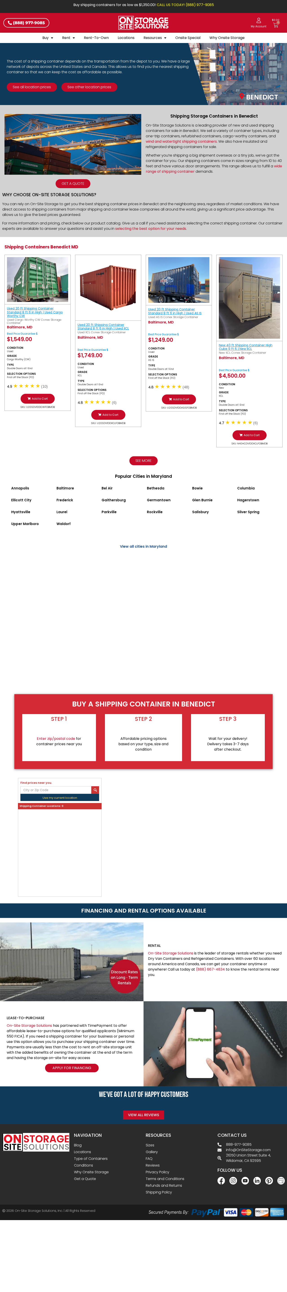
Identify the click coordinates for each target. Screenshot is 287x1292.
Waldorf (64, 523)
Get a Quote (85, 1178)
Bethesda (155, 488)
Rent (66, 37)
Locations (126, 37)
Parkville (109, 512)
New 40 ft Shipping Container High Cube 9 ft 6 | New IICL (245, 347)
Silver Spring (248, 512)
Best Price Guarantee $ (22, 334)
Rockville (155, 512)
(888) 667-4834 (210, 969)
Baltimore (65, 488)
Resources (153, 37)
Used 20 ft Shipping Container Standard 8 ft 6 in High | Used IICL (103, 327)
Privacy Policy (157, 1172)
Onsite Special (187, 37)
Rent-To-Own (96, 37)
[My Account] (258, 20)
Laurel (62, 512)
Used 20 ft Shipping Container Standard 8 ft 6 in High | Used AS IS (175, 311)
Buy (45, 37)
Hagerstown (248, 500)
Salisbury (200, 512)
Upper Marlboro (25, 523)
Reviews (153, 1165)
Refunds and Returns (164, 1185)
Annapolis (20, 488)
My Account (258, 26)
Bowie (197, 488)
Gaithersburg (114, 500)
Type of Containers (91, 1158)
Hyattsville (20, 512)
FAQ (149, 1158)
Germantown (159, 500)
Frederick (65, 500)
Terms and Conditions (165, 1178)
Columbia (246, 488)
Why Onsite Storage (227, 37)
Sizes (150, 1145)
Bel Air (107, 488)
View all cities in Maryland (143, 546)
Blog (78, 1145)
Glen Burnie (202, 500)
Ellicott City (21, 500)
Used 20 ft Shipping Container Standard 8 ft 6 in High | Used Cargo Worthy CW (35, 312)
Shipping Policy (159, 1192)
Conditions (83, 1165)
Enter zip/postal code (56, 738)
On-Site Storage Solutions (170, 953)
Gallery (152, 1151)
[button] (38, 399)
